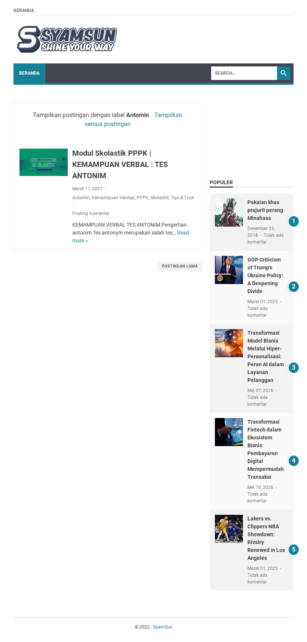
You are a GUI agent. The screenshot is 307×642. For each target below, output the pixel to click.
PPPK (143, 197)
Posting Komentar (90, 213)
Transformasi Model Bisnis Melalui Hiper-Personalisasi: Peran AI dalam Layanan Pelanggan (265, 356)
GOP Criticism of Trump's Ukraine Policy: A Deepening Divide (265, 275)
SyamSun (163, 627)
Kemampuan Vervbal (113, 197)
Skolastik (160, 197)
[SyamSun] (66, 40)
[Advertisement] (252, 129)
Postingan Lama (180, 266)
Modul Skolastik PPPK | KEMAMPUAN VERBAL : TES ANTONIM (120, 164)
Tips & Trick (182, 197)
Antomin (81, 197)
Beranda (23, 10)
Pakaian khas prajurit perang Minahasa (265, 210)
